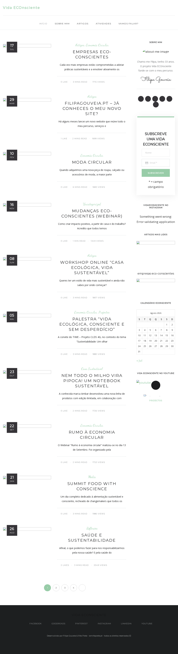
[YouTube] (174, 7)
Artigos (82, 23)
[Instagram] (160, 7)
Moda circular (92, 162)
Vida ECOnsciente (21, 7)
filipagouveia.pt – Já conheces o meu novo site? (92, 108)
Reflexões (92, 528)
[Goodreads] (147, 7)
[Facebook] (140, 7)
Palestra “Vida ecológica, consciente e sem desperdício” (92, 324)
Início (43, 23)
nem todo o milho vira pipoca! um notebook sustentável (91, 380)
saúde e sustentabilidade (92, 538)
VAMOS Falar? (129, 23)
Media (92, 477)
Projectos (104, 312)
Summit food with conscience (91, 486)
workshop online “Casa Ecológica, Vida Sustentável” (92, 267)
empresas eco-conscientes (92, 54)
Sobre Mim (62, 23)
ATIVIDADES (103, 23)
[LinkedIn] (167, 7)
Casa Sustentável (92, 369)
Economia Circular (97, 45)
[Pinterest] (154, 7)
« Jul (139, 360)
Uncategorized (92, 204)
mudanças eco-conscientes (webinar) (92, 213)
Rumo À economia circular (92, 435)
